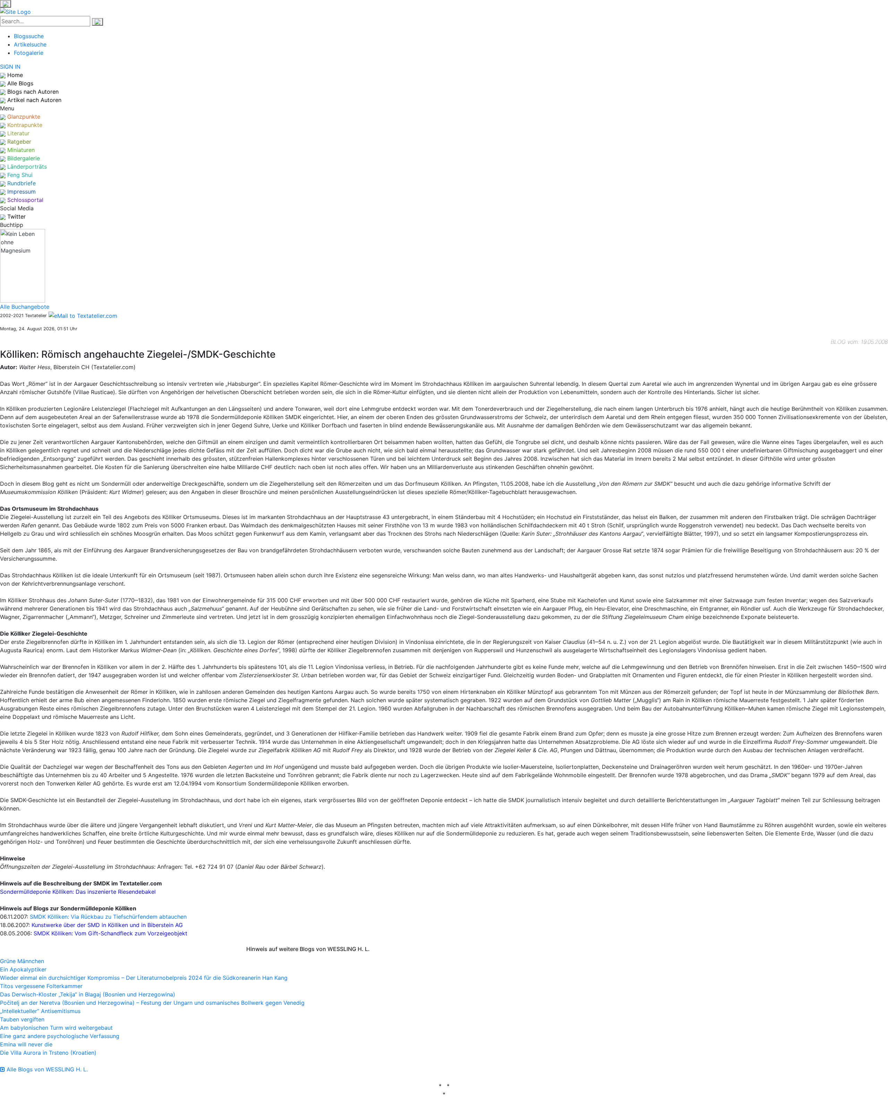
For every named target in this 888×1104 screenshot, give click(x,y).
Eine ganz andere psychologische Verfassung (59, 1036)
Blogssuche (29, 36)
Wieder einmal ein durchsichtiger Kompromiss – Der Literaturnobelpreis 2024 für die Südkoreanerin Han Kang (144, 977)
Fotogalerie (28, 52)
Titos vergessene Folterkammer (41, 986)
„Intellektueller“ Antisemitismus (40, 1011)
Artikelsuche (30, 44)
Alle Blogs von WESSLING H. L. (46, 1069)
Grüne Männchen (22, 961)
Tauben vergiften (22, 1019)
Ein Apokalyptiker (23, 969)
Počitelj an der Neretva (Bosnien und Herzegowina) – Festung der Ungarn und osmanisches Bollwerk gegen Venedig (152, 1002)
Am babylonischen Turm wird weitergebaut (56, 1027)
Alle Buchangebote (24, 306)
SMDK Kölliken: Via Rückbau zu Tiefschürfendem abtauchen (108, 916)
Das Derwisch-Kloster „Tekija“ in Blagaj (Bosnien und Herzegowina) (87, 994)
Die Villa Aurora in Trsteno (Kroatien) (48, 1052)
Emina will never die (26, 1044)
